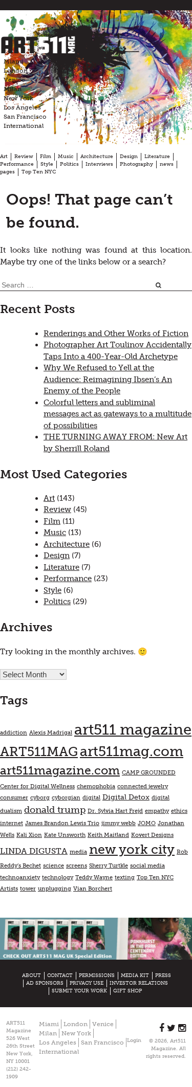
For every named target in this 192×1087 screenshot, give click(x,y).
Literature (157, 156)
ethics (179, 811)
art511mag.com (131, 751)
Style (46, 164)
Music (66, 156)
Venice (14, 79)
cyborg (40, 797)
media (78, 852)
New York (18, 98)
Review (23, 156)
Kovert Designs (152, 835)
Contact (60, 975)
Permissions (97, 975)
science (53, 865)
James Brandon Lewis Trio (62, 823)
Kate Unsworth (65, 835)
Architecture (96, 156)
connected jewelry (142, 786)
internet (11, 823)
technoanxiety (20, 877)
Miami (14, 61)
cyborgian (66, 797)
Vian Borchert (92, 888)
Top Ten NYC (39, 172)
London (16, 70)
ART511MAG (39, 751)
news (167, 164)
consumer (14, 797)
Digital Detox (126, 797)
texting (125, 877)
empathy (157, 811)
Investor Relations (139, 983)
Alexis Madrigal (50, 732)
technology (57, 877)
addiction (13, 732)
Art (4, 156)
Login (134, 1040)
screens (76, 865)
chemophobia (96, 786)
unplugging (54, 888)
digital (91, 797)
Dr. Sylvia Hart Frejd (115, 811)
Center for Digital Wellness (37, 786)
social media (147, 865)
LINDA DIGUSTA (34, 851)
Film (45, 156)
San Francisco (25, 116)
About (31, 975)
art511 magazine (132, 729)
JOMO (147, 823)
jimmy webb (118, 823)
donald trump (55, 809)
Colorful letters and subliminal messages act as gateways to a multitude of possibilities (117, 414)
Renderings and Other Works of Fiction (116, 333)
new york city (132, 849)
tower (28, 888)
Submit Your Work (79, 991)
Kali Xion (29, 835)
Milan (13, 89)
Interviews (99, 164)
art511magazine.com (60, 770)
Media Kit (135, 975)
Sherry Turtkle (108, 865)
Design (129, 156)
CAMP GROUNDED (149, 772)
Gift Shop (127, 991)
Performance (17, 164)
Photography (136, 164)
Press (163, 975)
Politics (69, 164)
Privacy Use (86, 983)
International (24, 125)
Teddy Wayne (94, 877)
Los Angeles (22, 107)
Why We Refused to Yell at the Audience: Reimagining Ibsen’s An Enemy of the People (108, 379)
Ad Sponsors (44, 983)
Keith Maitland (108, 835)
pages (7, 172)
